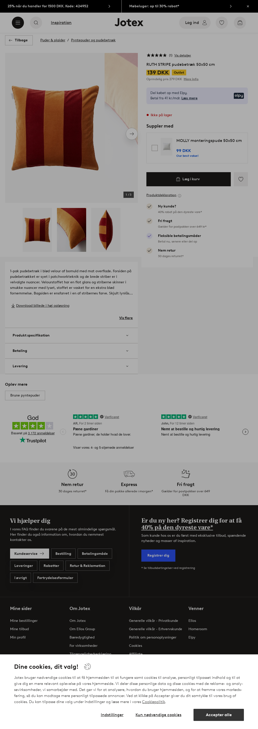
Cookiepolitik (153, 702)
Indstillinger (112, 714)
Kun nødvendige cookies (158, 714)
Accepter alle (219, 714)
